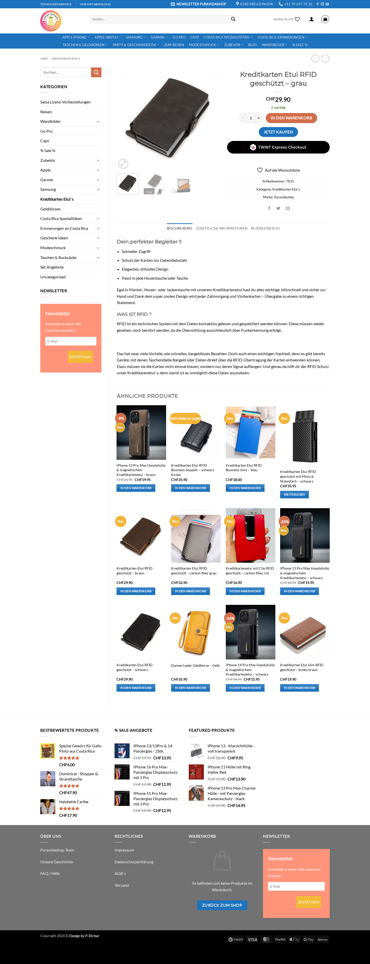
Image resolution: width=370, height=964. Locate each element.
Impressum (124, 849)
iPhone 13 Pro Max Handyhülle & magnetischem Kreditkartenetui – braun (141, 470)
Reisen (46, 111)
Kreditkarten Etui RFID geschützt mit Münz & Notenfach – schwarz (298, 476)
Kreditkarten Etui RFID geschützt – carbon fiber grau (193, 570)
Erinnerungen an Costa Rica (64, 228)
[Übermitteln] (233, 19)
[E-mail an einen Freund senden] (287, 208)
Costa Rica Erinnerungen (280, 37)
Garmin (158, 37)
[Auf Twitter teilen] (278, 208)
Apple (45, 169)
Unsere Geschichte (56, 861)
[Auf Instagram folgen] (322, 4)
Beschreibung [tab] (180, 228)
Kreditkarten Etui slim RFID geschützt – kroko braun (301, 667)
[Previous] (125, 118)
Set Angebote (52, 267)
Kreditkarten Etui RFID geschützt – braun (135, 570)
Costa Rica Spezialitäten (226, 37)
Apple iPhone (74, 37)
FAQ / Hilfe (50, 873)
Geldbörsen (50, 208)
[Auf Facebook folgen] (317, 4)
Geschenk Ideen (54, 237)
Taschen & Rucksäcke (58, 257)
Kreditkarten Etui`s (66, 58)
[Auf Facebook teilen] (269, 208)
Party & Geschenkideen (134, 45)
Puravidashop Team (57, 849)
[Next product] (315, 58)
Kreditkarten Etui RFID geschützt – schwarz (135, 667)
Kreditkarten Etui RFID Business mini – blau (244, 467)
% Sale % (299, 45)
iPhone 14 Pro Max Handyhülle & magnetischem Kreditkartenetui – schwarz (250, 669)
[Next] (210, 118)
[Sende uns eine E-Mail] (327, 4)
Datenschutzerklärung (134, 861)
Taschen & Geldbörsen (83, 45)
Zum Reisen (174, 45)
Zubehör (232, 45)
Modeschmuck (202, 45)
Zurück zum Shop (222, 905)
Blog (252, 45)
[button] (199, 4)
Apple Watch (106, 37)
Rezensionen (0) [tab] (265, 228)
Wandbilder (273, 45)
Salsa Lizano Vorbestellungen (65, 101)
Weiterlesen (294, 494)
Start (44, 58)
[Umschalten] (98, 121)
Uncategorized (53, 276)
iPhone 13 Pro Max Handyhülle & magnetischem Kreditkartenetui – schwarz (304, 573)
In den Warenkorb (291, 118)
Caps (194, 37)
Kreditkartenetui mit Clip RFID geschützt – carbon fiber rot (250, 570)
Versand (122, 885)
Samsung (134, 37)
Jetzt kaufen (278, 132)
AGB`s (120, 873)
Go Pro (179, 37)
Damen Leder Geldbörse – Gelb (195, 665)
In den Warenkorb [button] (136, 488)
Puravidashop (284, 197)
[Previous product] (325, 58)
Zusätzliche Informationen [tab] (221, 228)
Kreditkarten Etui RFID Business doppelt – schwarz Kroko (192, 470)
